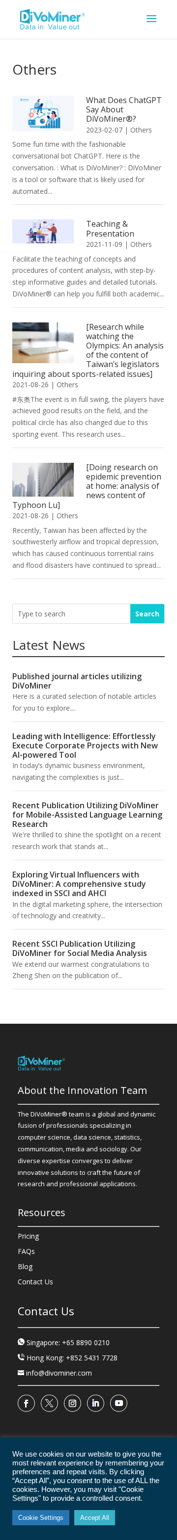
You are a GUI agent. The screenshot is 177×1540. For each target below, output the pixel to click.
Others (141, 129)
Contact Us (35, 1281)
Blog (25, 1266)
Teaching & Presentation (110, 228)
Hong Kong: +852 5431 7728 (72, 1357)
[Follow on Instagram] (72, 1403)
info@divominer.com (55, 1373)
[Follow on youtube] (118, 1403)
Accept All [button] (94, 1517)
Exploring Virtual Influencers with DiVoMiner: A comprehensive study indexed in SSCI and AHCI (79, 884)
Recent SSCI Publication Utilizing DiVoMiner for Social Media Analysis (79, 948)
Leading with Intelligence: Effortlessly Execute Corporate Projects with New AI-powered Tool (85, 745)
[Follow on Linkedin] (95, 1403)
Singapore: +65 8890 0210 (68, 1342)
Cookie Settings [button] (40, 1517)
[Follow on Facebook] (26, 1403)
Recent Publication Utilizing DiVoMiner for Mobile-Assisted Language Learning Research (87, 814)
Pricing (28, 1236)
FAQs (26, 1251)
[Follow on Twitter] (49, 1403)
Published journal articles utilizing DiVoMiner (77, 681)
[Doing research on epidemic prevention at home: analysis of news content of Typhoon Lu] (86, 486)
